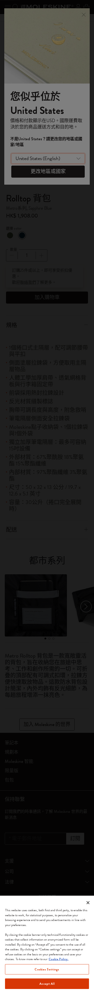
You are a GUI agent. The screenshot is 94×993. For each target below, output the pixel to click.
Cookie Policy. (58, 959)
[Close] (87, 902)
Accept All (46, 983)
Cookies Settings (47, 969)
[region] (47, 944)
